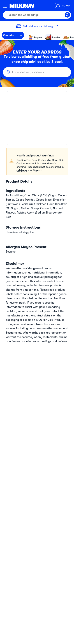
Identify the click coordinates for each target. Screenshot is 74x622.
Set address (30, 26)
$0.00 (66, 5)
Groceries (8, 35)
